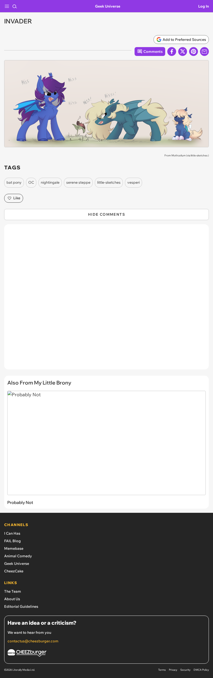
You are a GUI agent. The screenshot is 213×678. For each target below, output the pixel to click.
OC (31, 182)
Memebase (13, 548)
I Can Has (12, 533)
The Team (12, 591)
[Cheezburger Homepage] (106, 653)
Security (185, 669)
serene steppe (78, 182)
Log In (203, 6)
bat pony (14, 182)
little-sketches (199, 155)
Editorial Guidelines (21, 606)
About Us (12, 599)
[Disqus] (106, 299)
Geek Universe (107, 6)
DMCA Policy (201, 669)
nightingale (50, 182)
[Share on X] (182, 51)
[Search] (14, 6)
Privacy (173, 669)
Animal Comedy (18, 556)
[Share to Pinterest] (193, 51)
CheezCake (13, 571)
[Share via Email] (204, 51)
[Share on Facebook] (171, 51)
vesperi (133, 182)
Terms (162, 669)
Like (16, 198)
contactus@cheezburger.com (33, 641)
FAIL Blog (12, 541)
